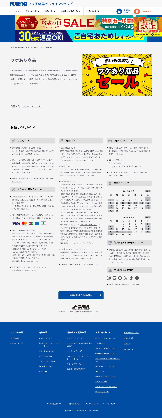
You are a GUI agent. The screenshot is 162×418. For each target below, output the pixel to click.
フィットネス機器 (45, 356)
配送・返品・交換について (105, 353)
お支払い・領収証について (105, 348)
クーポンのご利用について (105, 376)
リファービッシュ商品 (47, 361)
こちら (92, 237)
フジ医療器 (14, 338)
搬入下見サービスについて (105, 366)
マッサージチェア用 (74, 351)
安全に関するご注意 (77, 265)
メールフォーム (126, 148)
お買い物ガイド (93, 11)
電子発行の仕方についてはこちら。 (25, 261)
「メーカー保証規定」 (88, 225)
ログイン (127, 344)
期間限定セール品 (45, 366)
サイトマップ (110, 404)
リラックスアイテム (46, 351)
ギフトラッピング (102, 392)
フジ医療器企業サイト (54, 404)
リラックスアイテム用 (75, 364)
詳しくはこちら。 (23, 209)
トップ (16, 11)
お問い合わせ (129, 349)
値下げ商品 (43, 371)
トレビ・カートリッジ (75, 338)
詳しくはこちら (118, 262)
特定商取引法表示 (73, 404)
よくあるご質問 (101, 382)
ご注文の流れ (100, 343)
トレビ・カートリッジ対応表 (106, 387)
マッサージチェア (45, 338)
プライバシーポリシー (93, 404)
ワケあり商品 (48, 48)
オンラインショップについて (106, 338)
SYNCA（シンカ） (17, 343)
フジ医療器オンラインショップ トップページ (24, 48)
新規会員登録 (129, 338)
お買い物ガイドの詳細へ (81, 295)
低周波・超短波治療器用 (76, 369)
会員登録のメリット (131, 333)
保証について (100, 371)
